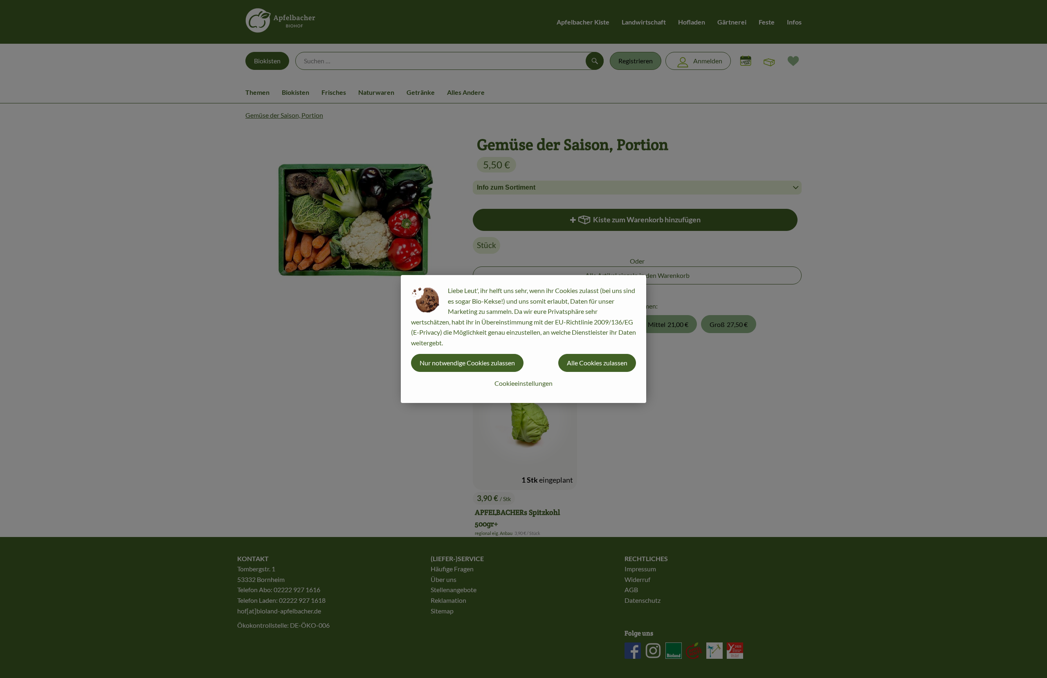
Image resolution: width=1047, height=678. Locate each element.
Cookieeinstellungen (523, 383)
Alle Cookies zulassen (597, 363)
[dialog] (523, 339)
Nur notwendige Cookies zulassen (467, 363)
